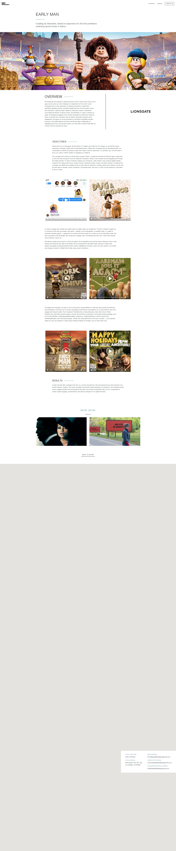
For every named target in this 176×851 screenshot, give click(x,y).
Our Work (151, 3)
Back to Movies (88, 455)
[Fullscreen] (84, 219)
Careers (159, 3)
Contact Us (169, 3)
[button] (66, 200)
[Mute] (81, 219)
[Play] (48, 219)
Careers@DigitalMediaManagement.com (159, 763)
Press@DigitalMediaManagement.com (158, 757)
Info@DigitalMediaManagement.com (158, 768)
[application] (66, 200)
